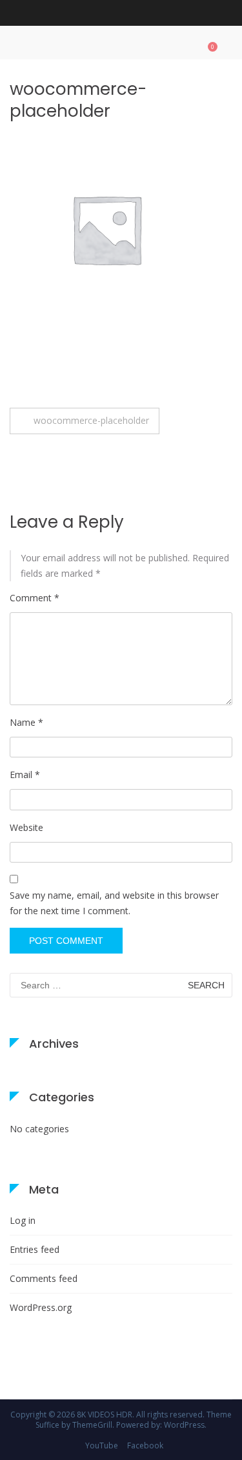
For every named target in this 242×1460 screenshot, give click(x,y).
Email (25, 774)
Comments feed (43, 1278)
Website (26, 827)
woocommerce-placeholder (91, 420)
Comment (34, 598)
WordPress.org (41, 1307)
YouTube (101, 1445)
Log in (22, 1220)
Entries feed (34, 1249)
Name (26, 722)
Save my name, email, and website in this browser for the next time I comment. (114, 903)
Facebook (145, 1445)
